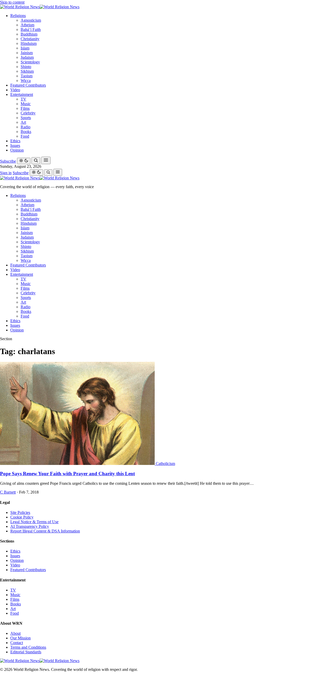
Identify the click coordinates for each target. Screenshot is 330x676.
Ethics (15, 141)
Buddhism (29, 34)
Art (23, 122)
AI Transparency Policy (29, 526)
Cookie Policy (22, 517)
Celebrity (28, 113)
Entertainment (21, 94)
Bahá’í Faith (31, 29)
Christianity (30, 39)
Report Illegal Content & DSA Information (45, 531)
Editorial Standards (25, 652)
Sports (26, 117)
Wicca (26, 80)
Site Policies (20, 512)
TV (23, 99)
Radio (25, 127)
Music (26, 104)
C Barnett (8, 492)
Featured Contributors (28, 85)
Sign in (6, 173)
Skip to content (12, 2)
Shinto (26, 66)
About (15, 633)
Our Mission (20, 638)
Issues (15, 145)
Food (25, 136)
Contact (16, 642)
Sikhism (27, 71)
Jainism (27, 53)
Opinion (17, 150)
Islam (25, 48)
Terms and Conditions (28, 647)
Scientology (30, 62)
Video (15, 90)
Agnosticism (31, 20)
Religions (18, 15)
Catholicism (165, 463)
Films (25, 108)
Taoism (26, 76)
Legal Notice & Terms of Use (34, 522)
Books (26, 131)
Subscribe (8, 161)
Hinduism (29, 43)
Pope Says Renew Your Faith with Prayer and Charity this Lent (67, 473)
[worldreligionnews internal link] (39, 7)
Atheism (27, 25)
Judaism (27, 57)
